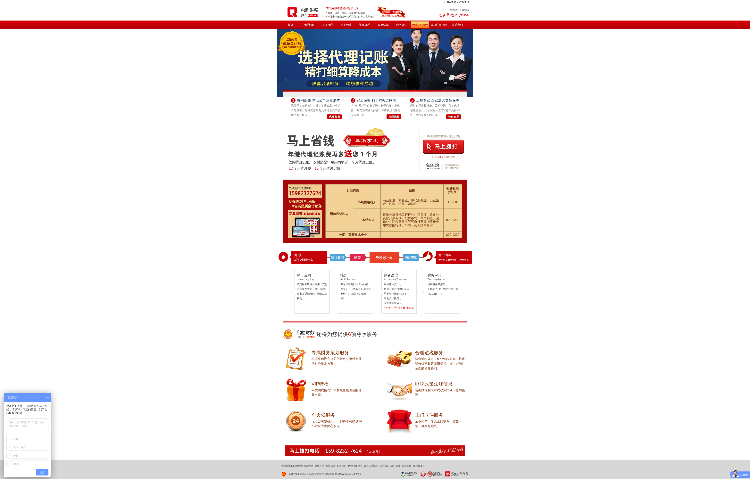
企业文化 (406, 465)
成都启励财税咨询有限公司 (303, 12)
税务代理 (346, 24)
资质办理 (364, 24)
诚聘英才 (417, 465)
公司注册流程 (439, 24)
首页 (290, 24)
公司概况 (395, 465)
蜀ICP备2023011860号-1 (348, 474)
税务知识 (401, 24)
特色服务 (453, 116)
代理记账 (309, 24)
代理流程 (394, 116)
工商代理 (327, 24)
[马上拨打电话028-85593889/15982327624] (375, 450)
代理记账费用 (420, 24)
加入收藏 (451, 2)
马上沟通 (443, 147)
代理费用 (334, 116)
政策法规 (383, 24)
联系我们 (464, 2)
